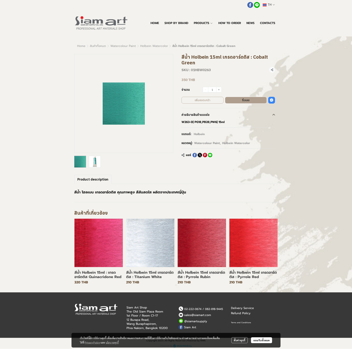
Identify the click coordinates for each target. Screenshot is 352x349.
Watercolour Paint (123, 46)
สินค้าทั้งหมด (98, 46)
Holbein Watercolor (154, 46)
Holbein (199, 134)
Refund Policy (240, 313)
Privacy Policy (92, 342)
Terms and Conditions (241, 322)
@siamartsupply (195, 321)
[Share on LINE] (210, 155)
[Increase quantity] (218, 89)
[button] (269, 5)
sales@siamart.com (197, 315)
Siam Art (190, 327)
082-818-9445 (214, 309)
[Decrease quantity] (205, 89)
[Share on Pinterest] (205, 155)
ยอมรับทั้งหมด (261, 340)
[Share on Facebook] (194, 155)
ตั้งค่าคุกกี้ (239, 340)
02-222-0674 (192, 309)
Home (81, 46)
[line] (257, 5)
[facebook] (250, 5)
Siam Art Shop (136, 307)
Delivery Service (242, 308)
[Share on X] (200, 155)
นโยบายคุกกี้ (112, 342)
